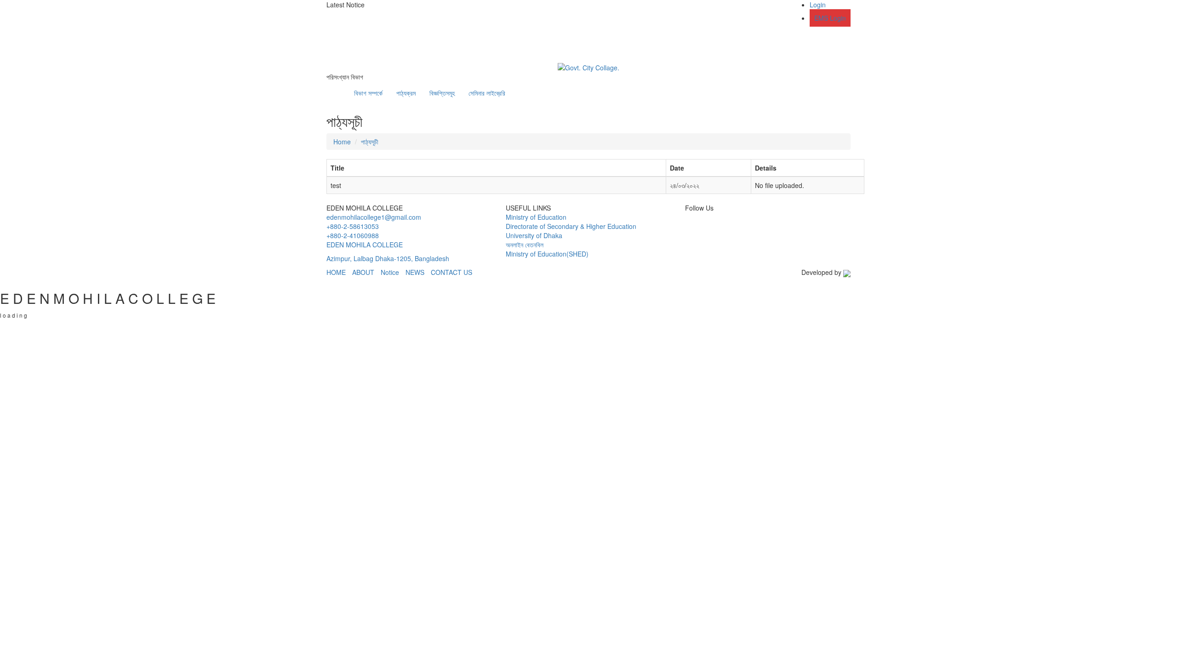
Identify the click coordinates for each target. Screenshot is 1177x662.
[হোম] (340, 88)
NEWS (415, 272)
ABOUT (363, 272)
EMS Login (830, 18)
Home (342, 141)
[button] (439, 13)
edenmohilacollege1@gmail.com (373, 217)
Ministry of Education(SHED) (547, 253)
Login (818, 4)
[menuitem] (821, 13)
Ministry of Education (536, 217)
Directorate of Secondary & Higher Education (571, 226)
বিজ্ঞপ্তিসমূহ (442, 92)
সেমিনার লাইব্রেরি (487, 92)
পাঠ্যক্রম (406, 92)
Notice (390, 272)
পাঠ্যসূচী (369, 141)
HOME (336, 272)
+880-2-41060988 (352, 235)
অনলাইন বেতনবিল (524, 244)
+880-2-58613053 (352, 226)
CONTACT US (451, 272)
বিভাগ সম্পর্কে (368, 92)
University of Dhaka (534, 235)
